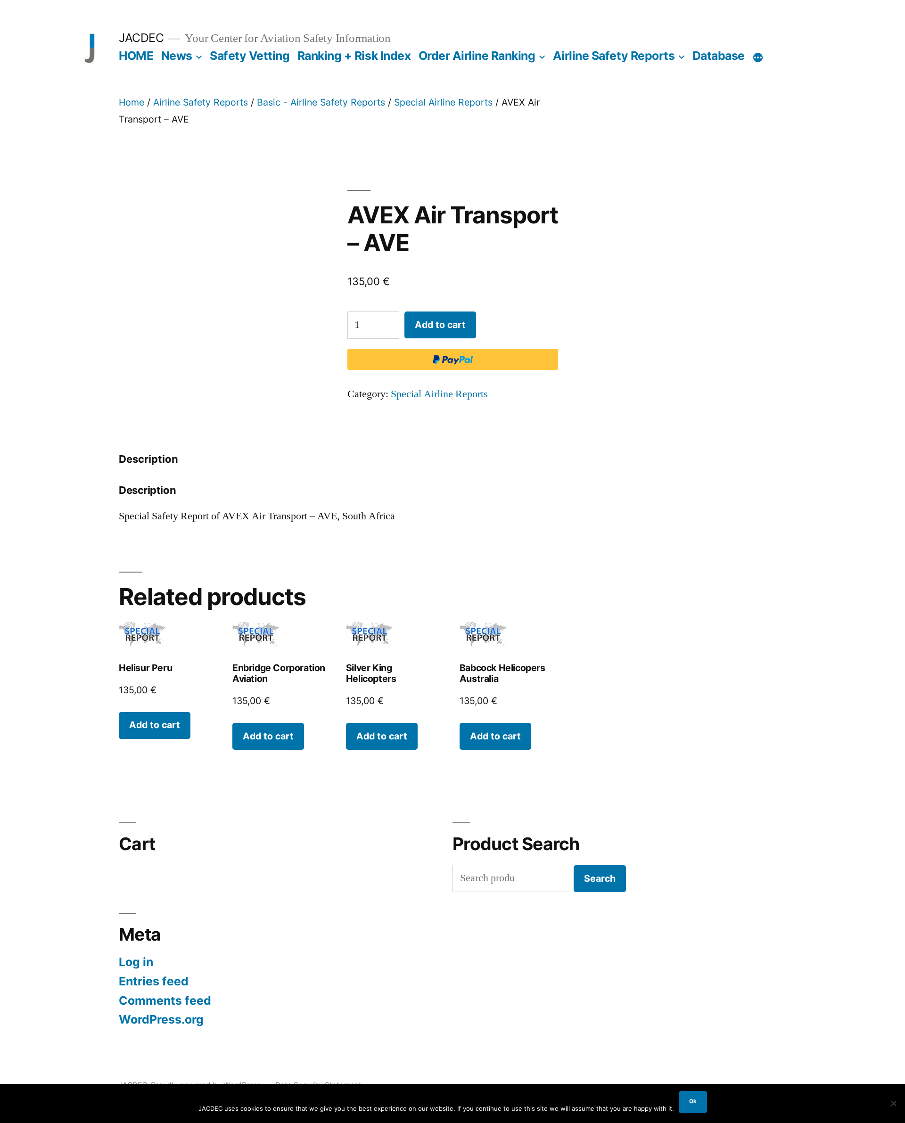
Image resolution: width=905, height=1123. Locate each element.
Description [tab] (148, 459)
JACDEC (141, 38)
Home (131, 102)
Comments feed (165, 1000)
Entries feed (154, 981)
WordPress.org (161, 1019)
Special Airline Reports (443, 102)
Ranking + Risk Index (354, 56)
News (176, 56)
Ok (693, 1101)
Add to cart (440, 324)
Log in (136, 962)
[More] (758, 57)
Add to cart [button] (154, 724)
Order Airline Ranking (477, 56)
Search (600, 878)
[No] (893, 1103)
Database (718, 56)
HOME (136, 56)
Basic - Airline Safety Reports (321, 102)
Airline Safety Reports (614, 56)
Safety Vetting (249, 56)
